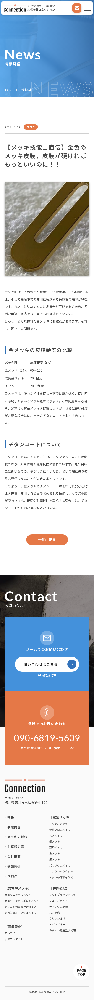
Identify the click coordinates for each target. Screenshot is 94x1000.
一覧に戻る (47, 539)
